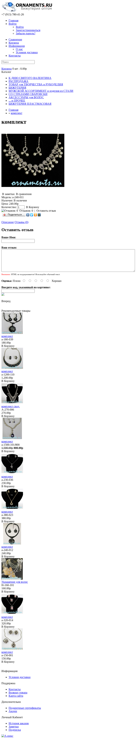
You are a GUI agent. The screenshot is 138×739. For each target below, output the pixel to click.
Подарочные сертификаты (25, 707)
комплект (16, 113)
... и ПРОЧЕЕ (17, 100)
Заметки (14, 726)
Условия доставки (27, 52)
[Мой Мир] (39, 215)
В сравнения (23, 194)
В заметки (8, 194)
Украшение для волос (14, 581)
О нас (19, 49)
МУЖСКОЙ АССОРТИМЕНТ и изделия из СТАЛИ (41, 90)
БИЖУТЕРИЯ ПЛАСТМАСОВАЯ (30, 103)
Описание (7, 222)
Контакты (15, 55)
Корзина (6, 68)
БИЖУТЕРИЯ (17, 87)
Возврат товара (18, 692)
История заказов (19, 723)
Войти (13, 23)
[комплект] (32, 190)
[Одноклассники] (35, 215)
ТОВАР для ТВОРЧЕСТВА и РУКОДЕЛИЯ (36, 84)
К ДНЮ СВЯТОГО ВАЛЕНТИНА (30, 78)
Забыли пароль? (25, 33)
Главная (13, 20)
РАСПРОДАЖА (18, 81)
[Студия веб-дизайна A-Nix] (7, 735)
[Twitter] (32, 215)
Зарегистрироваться (28, 30)
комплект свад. (10, 406)
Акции (13, 711)
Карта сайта (16, 695)
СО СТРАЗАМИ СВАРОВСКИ (28, 94)
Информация (17, 45)
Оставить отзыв (46, 210)
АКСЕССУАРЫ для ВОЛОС (26, 97)
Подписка (15, 729)
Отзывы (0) (21, 222)
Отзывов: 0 (26, 210)
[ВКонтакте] (28, 215)
